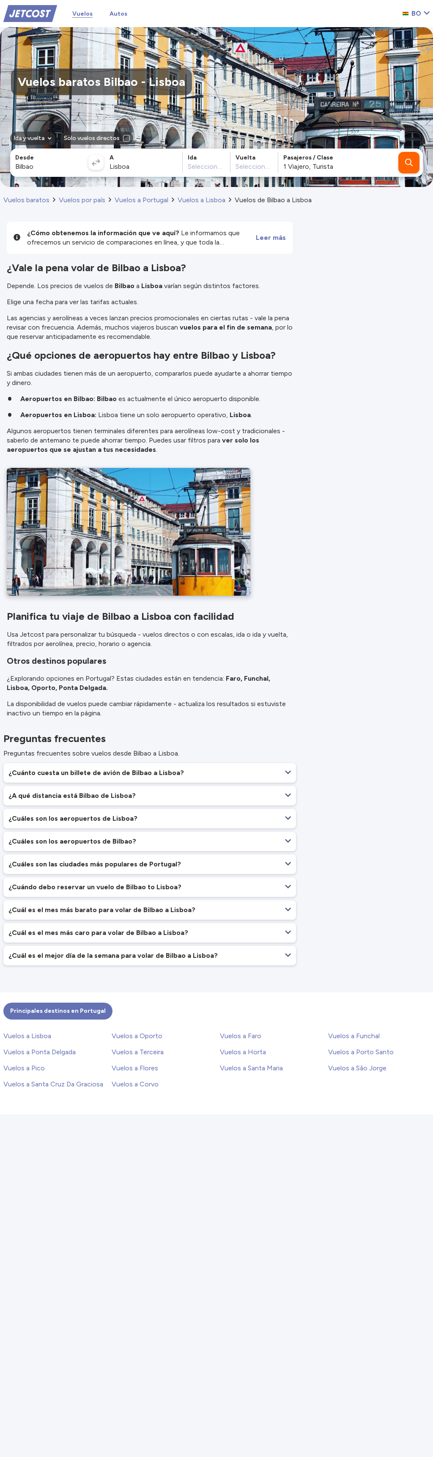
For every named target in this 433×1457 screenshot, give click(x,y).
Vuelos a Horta (243, 1052)
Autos (118, 13)
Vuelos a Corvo (135, 1084)
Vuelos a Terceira (138, 1052)
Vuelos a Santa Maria (251, 1068)
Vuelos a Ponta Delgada (39, 1052)
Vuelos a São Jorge (357, 1068)
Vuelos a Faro (240, 1036)
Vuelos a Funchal (354, 1036)
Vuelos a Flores (135, 1068)
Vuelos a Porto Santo (361, 1052)
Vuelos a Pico (24, 1068)
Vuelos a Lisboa (27, 1036)
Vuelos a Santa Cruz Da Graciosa (53, 1084)
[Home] (30, 13)
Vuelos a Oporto (137, 1036)
